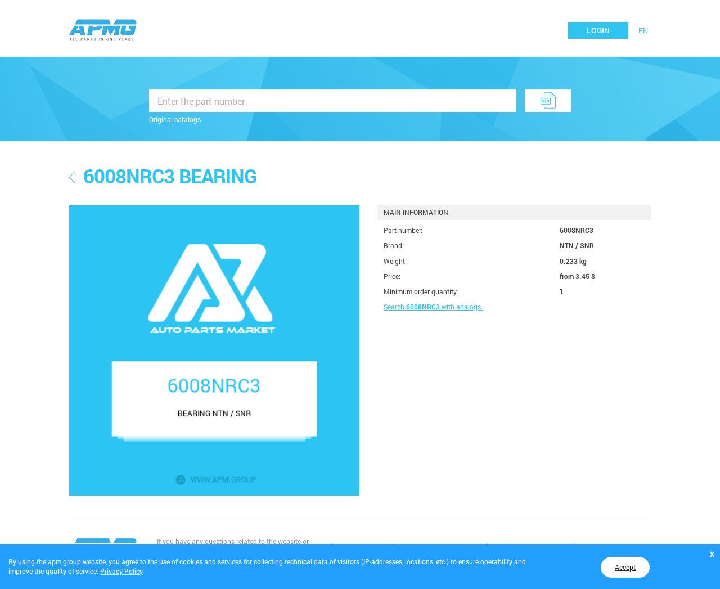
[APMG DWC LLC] (103, 28)
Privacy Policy (121, 570)
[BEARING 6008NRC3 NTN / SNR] (214, 350)
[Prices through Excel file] (548, 100)
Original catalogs (175, 119)
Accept (625, 567)
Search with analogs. (433, 306)
